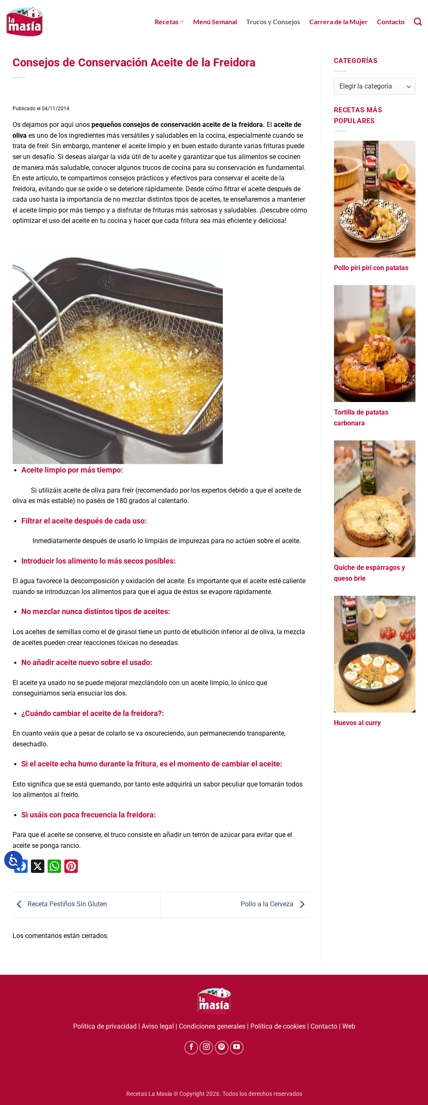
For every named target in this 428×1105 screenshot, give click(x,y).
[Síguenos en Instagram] (206, 1047)
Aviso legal (158, 1026)
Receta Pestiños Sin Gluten (66, 904)
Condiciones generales (212, 1026)
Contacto (391, 21)
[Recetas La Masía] (24, 21)
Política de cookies (278, 1026)
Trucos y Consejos (273, 21)
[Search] (418, 21)
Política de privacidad (105, 1026)
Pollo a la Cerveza (268, 904)
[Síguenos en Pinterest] (222, 1047)
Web (348, 1026)
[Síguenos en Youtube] (237, 1047)
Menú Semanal (215, 21)
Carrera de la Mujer (338, 21)
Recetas (166, 21)
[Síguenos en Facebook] (191, 1047)
